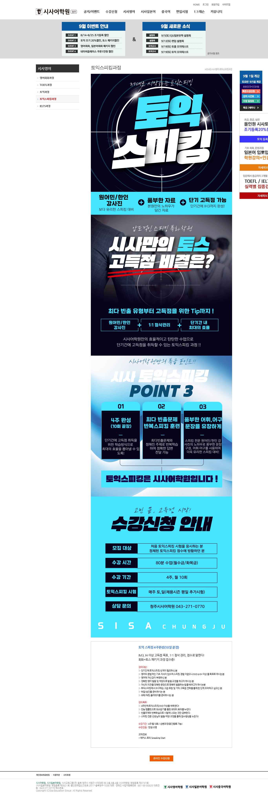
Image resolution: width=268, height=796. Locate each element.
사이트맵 (226, 4)
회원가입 (215, 4)
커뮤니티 (216, 12)
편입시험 (182, 12)
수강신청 (111, 12)
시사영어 (129, 12)
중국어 (165, 12)
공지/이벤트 (92, 12)
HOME (196, 4)
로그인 (206, 4)
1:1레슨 (199, 12)
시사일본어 (148, 12)
